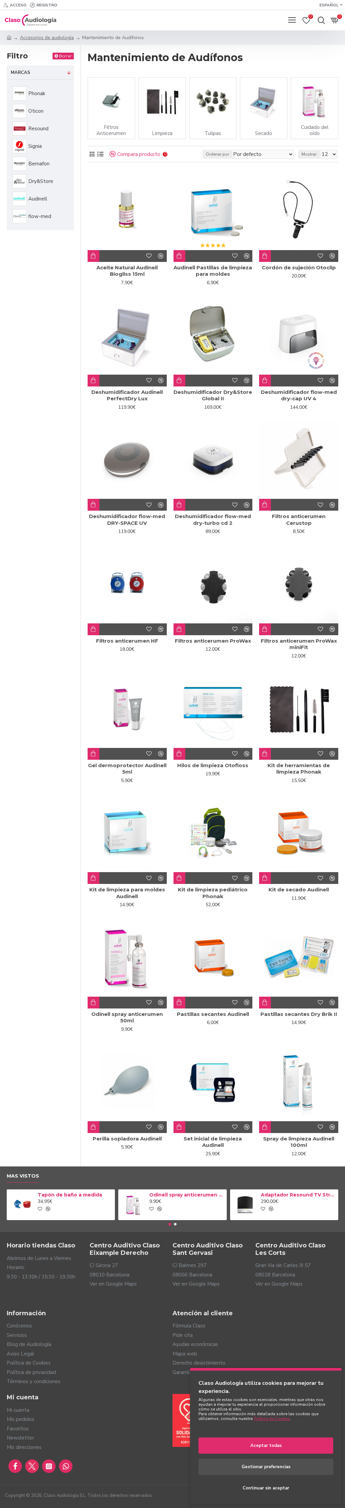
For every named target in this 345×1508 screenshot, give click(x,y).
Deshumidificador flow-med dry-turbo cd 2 (213, 519)
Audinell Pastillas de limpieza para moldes (213, 270)
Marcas (20, 73)
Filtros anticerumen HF (127, 641)
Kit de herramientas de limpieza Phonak (299, 768)
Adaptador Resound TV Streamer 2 (298, 1195)
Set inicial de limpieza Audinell (213, 1142)
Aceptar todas (266, 1446)
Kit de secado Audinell (299, 889)
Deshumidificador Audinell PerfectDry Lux (127, 395)
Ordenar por (217, 154)
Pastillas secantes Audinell (213, 1014)
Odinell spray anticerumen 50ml (127, 1017)
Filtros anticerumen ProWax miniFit (299, 644)
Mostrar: (309, 154)
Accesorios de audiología (47, 37)
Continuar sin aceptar (266, 1488)
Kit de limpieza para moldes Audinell (127, 892)
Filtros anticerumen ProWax (213, 641)
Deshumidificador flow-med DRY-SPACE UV (127, 519)
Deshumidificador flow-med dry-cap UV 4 (299, 395)
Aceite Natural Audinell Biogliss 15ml (127, 270)
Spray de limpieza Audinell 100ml (298, 1142)
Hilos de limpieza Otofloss (212, 765)
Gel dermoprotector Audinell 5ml (127, 768)
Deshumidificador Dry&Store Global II (213, 395)
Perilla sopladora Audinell (127, 1138)
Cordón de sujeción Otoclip (299, 267)
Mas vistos (23, 1176)
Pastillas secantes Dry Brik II (298, 1014)
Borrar (65, 55)
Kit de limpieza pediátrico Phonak (213, 892)
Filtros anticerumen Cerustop (298, 519)
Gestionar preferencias (266, 1467)
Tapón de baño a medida (70, 1195)
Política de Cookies (272, 1418)
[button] (169, 1224)
